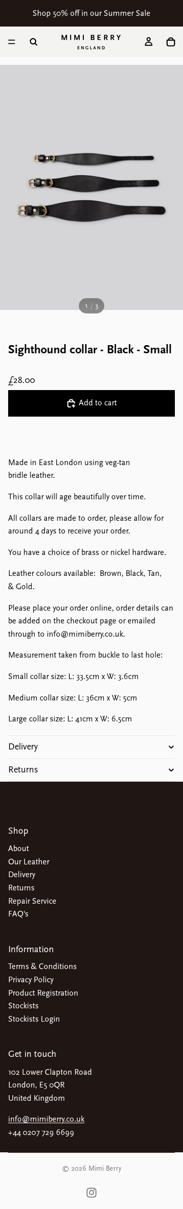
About (18, 848)
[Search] (33, 42)
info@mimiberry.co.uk (46, 1119)
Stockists (23, 1005)
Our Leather (28, 861)
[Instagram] (91, 1193)
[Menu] (11, 42)
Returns (23, 769)
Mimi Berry (104, 1168)
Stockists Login (34, 1019)
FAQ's (18, 913)
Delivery (23, 746)
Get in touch (32, 1054)
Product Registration (43, 993)
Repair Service (32, 901)
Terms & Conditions (42, 966)
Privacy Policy (30, 979)
